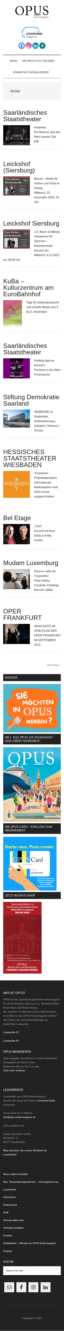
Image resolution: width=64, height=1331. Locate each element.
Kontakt (7, 1235)
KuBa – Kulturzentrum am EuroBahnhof (28, 287)
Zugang (7, 1250)
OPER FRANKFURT (22, 614)
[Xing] (42, 46)
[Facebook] (21, 46)
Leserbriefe (9, 1189)
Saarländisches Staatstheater (25, 116)
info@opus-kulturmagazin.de (19, 1117)
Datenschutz (10, 1204)
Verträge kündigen (13, 1227)
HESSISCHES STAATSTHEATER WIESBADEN (29, 458)
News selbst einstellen (15, 1174)
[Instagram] (28, 46)
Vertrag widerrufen (13, 1220)
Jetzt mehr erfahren (14, 1070)
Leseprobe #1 (11, 1032)
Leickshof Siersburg (31, 223)
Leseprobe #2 (11, 1040)
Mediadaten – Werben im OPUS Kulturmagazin (29, 1243)
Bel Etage (17, 517)
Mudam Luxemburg (30, 563)
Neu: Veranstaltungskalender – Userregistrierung (30, 1181)
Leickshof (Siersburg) (19, 167)
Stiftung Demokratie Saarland (31, 400)
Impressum (9, 1197)
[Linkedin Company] (35, 46)
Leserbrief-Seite (46, 1100)
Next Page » (54, 665)
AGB (5, 1212)
